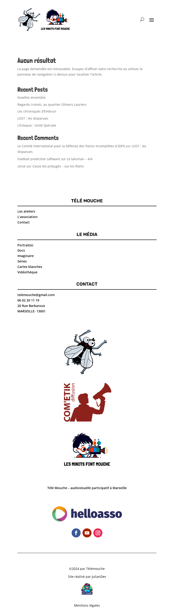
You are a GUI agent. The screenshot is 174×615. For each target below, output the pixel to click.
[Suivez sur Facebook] (76, 532)
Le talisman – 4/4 (79, 159)
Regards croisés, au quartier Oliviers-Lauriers (52, 104)
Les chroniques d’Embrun (36, 111)
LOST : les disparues (32, 118)
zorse (21, 166)
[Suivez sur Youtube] (87, 532)
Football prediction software (38, 159)
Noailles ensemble (31, 97)
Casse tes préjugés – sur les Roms (58, 166)
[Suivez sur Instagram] (97, 532)
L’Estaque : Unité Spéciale (36, 125)
